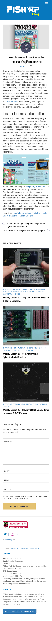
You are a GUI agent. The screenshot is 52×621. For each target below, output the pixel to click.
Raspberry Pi (12, 101)
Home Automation (20, 348)
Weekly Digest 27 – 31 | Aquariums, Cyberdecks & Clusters (20, 355)
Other (23, 292)
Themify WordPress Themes (29, 548)
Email (7, 480)
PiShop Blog (8, 540)
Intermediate (39, 290)
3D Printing (7, 290)
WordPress (14, 548)
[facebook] (7, 532)
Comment (9, 441)
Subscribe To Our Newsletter (19, 611)
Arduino (16, 404)
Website (8, 489)
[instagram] (11, 532)
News (22, 66)
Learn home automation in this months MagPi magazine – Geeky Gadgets (25, 214)
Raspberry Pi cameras (35, 186)
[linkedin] (15, 532)
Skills (17, 294)
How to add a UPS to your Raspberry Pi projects (24, 230)
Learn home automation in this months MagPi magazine (26, 59)
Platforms (31, 292)
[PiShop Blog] (23, 9)
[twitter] (4, 532)
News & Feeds (14, 292)
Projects (40, 292)
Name (7, 471)
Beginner (17, 290)
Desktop (25, 290)
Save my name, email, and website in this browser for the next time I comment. (25, 497)
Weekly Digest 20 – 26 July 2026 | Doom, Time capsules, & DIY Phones (26, 411)
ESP (31, 290)
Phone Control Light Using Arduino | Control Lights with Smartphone (26, 225)
